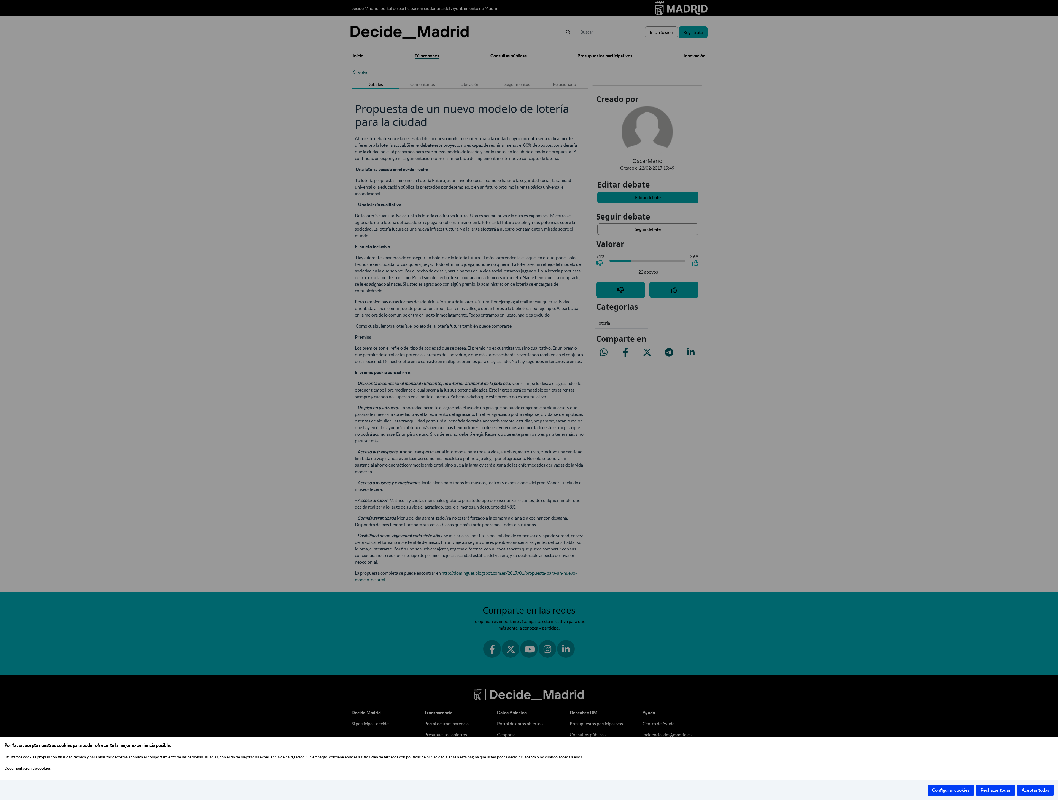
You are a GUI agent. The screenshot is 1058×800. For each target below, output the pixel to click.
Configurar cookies (951, 790)
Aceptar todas (1035, 790)
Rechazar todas (996, 790)
